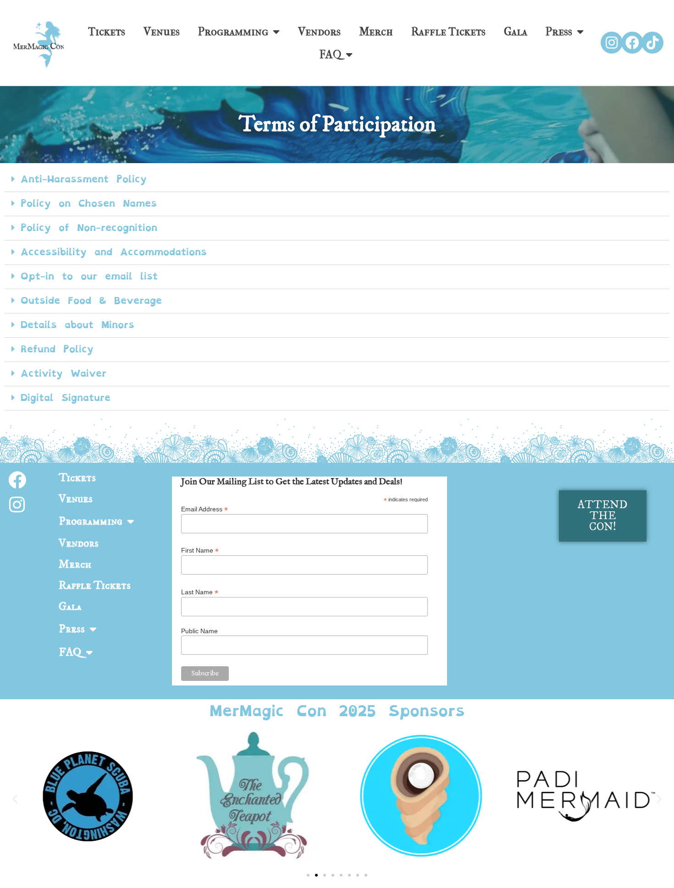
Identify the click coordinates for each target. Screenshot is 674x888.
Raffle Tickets (448, 31)
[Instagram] (612, 43)
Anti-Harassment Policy (84, 179)
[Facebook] (632, 43)
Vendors (319, 31)
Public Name (199, 631)
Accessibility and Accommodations (114, 252)
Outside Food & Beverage (91, 300)
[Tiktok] (652, 43)
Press (559, 31)
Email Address (204, 509)
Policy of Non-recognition (89, 227)
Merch (376, 31)
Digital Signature (65, 397)
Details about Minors (77, 324)
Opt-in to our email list (89, 276)
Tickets (106, 31)
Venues (162, 31)
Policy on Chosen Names (89, 203)
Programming (233, 31)
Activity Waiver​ (63, 373)
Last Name (199, 592)
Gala (515, 31)
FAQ (330, 54)
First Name (200, 550)
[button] (337, 180)
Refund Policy (57, 349)
